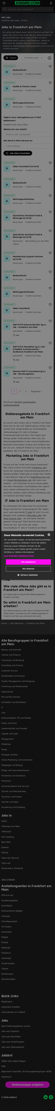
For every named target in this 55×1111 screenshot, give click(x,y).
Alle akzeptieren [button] (28, 562)
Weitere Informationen (24, 552)
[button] (27, 556)
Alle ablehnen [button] (28, 569)
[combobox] (49, 534)
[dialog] (27, 555)
